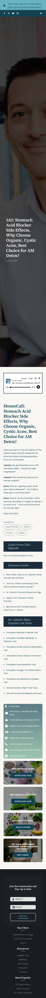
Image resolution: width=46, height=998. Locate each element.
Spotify (27, 527)
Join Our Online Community (19, 583)
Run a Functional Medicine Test (18, 555)
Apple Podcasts (12, 527)
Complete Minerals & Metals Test (22, 632)
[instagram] (18, 13)
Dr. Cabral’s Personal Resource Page (23, 592)
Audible (21, 533)
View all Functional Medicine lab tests (24, 693)
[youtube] (13, 13)
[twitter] (9, 13)
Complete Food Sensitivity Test (21, 664)
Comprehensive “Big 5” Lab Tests (22, 687)
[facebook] (4, 13)
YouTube (9, 533)
